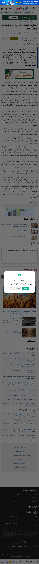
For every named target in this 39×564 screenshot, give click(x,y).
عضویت (26, 288)
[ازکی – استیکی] (19, 2)
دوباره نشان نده (15, 288)
